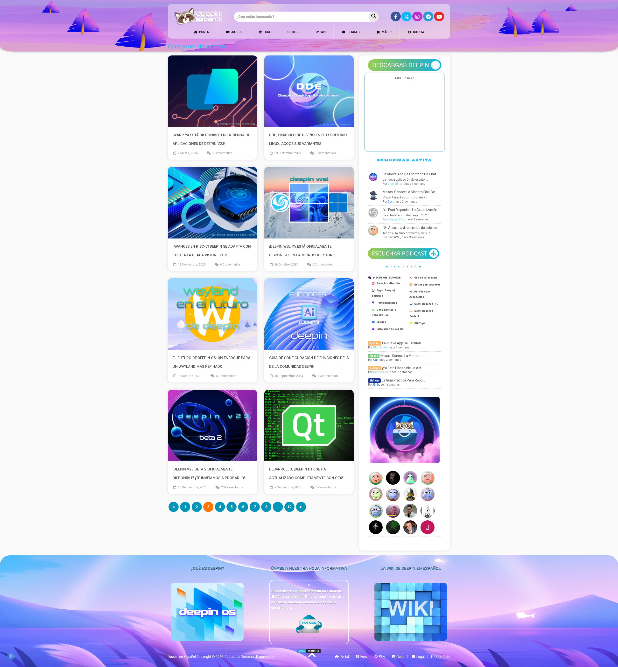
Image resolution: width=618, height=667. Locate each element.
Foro (267, 32)
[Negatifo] (410, 494)
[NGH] (393, 494)
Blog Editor (395, 183)
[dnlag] (376, 494)
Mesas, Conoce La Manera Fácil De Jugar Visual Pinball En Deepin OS (435, 192)
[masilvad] (393, 478)
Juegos (237, 32)
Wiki (323, 32)
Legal (420, 657)
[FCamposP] (427, 511)
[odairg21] (427, 478)
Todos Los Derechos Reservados (249, 657)
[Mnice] (376, 511)
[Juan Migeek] (376, 478)
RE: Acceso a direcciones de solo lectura (413, 228)
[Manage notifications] (10, 656)
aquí (323, 597)
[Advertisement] (404, 115)
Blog (296, 32)
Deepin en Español (182, 657)
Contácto (442, 657)
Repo (400, 657)
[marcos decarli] (410, 511)
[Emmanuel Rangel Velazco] (393, 511)
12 (289, 507)
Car (390, 201)
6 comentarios (230, 264)
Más (384, 32)
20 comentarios (232, 487)
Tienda (351, 32)
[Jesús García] (427, 527)
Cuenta (418, 32)
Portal (204, 32)
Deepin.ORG (396, 219)
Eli (374, 384)
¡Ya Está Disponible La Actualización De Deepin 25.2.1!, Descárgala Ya (435, 210)
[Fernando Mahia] (393, 527)
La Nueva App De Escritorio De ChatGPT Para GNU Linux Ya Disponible (435, 174)
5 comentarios (222, 153)
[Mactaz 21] (376, 527)
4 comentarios (327, 376)
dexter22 (394, 237)
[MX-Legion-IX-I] (427, 494)
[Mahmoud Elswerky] (410, 478)
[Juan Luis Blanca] (410, 527)
